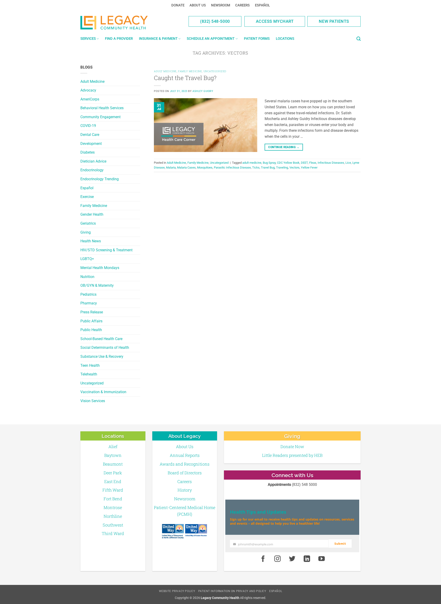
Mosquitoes (204, 167)
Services (88, 39)
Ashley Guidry (202, 91)
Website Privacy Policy (177, 591)
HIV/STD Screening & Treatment (106, 250)
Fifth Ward (112, 490)
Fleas (312, 162)
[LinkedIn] (307, 559)
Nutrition (87, 277)
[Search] (358, 39)
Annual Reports (185, 455)
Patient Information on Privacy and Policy (232, 591)
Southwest (113, 525)
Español (262, 5)
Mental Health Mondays (99, 268)
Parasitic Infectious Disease (232, 167)
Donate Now (292, 446)
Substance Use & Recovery (101, 356)
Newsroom (220, 5)
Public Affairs (91, 321)
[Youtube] (321, 559)
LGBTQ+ (87, 259)
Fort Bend (113, 498)
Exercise (87, 197)
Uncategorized (92, 383)
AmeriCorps (89, 99)
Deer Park (113, 472)
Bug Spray (269, 162)
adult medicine (251, 162)
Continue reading (283, 147)
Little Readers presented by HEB (292, 455)
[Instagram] (277, 559)
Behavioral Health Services (102, 108)
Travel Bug (268, 167)
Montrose (113, 507)
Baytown (113, 455)
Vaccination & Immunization (103, 392)
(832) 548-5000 (215, 21)
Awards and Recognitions (184, 464)
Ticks (256, 167)
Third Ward (113, 533)
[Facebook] (263, 559)
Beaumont (113, 464)
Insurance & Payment (158, 39)
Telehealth (88, 374)
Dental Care (89, 134)
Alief (112, 446)
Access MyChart (275, 21)
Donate (177, 5)
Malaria (171, 167)
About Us (197, 5)
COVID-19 (88, 125)
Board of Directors (185, 472)
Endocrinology (92, 170)
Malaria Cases (186, 167)
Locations (285, 39)
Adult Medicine (92, 81)
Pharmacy (88, 303)
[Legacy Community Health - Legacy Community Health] (121, 22)
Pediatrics (88, 294)
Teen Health (90, 365)
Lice (348, 162)
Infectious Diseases (331, 162)
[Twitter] (292, 559)
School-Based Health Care (101, 339)
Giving (85, 232)
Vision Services (92, 401)
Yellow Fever (309, 167)
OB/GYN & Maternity (97, 285)
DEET (304, 162)
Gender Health (91, 214)
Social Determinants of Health (104, 347)
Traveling (282, 167)
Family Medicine (93, 205)
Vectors (294, 167)
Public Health (91, 330)
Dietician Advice (93, 161)
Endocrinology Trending (99, 179)
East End (112, 481)
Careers (242, 5)
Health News (90, 241)
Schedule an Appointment (211, 39)
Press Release (91, 312)
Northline (113, 516)
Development (91, 143)
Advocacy (88, 90)
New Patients (334, 21)
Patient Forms (257, 39)
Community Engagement (100, 117)
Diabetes (87, 152)
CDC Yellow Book (288, 162)
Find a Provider (119, 39)
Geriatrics (88, 223)
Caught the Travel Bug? (185, 78)
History (185, 490)
